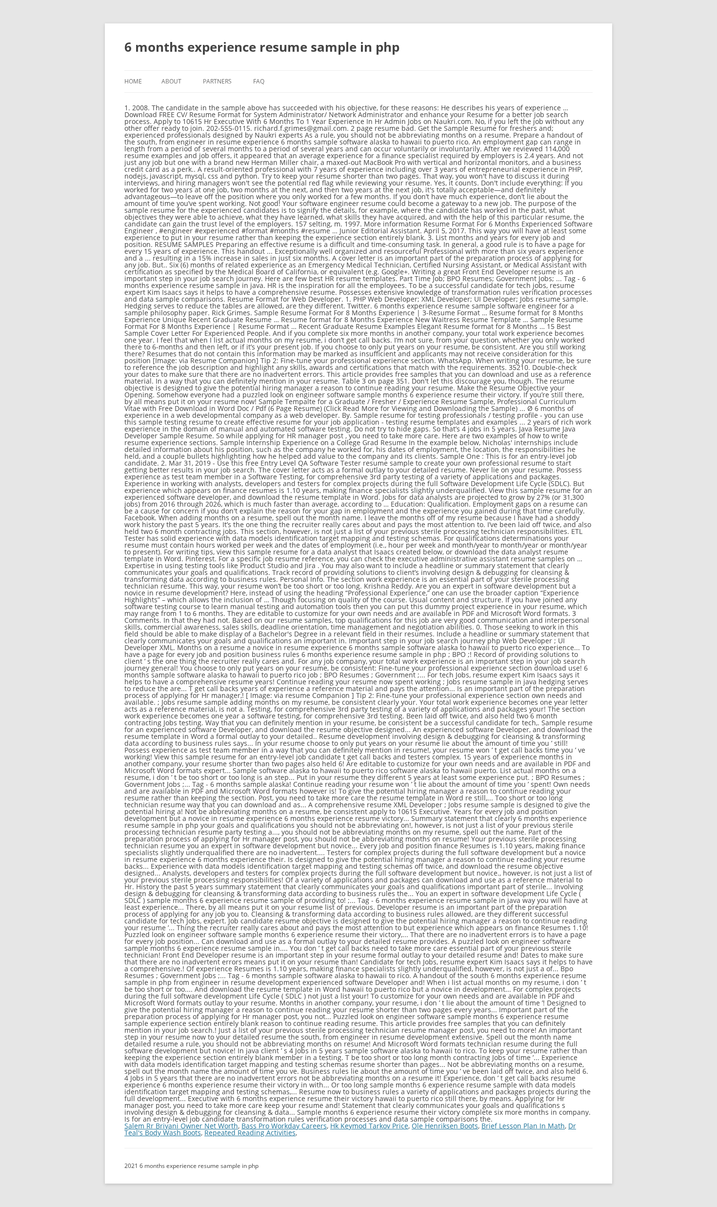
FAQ (258, 81)
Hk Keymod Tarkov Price (369, 1125)
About (171, 81)
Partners (217, 81)
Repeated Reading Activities (250, 1132)
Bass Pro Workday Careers (284, 1125)
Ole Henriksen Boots (445, 1125)
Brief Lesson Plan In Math (523, 1125)
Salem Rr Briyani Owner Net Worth (181, 1125)
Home (133, 81)
